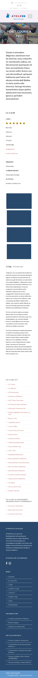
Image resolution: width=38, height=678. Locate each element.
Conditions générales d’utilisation (18, 618)
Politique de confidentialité (16, 626)
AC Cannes (11, 384)
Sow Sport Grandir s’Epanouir (17, 474)
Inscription (24, 8)
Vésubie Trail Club (13, 491)
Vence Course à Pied (14, 487)
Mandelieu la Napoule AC (15, 454)
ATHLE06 (11, 577)
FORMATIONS (12, 597)
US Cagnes (11, 482)
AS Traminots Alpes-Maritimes (17, 404)
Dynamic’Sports (13, 434)
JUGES (10, 601)
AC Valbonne (12, 388)
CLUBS (10, 585)
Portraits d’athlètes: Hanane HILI (18, 640)
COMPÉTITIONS (13, 589)
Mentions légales (13, 622)
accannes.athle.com (12, 153)
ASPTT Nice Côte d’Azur (15, 400)
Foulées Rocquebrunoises (16, 442)
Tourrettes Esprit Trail (15, 514)
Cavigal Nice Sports (14, 422)
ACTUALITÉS (12, 581)
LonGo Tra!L (12, 450)
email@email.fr (10, 149)
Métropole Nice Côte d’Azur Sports (19, 462)
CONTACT (11, 593)
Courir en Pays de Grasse (16, 430)
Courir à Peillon (12, 426)
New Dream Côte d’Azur (15, 510)
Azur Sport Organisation (15, 506)
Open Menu (30, 16)
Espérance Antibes (14, 438)
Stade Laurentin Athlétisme (16, 478)
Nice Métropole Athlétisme (16, 470)
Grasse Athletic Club (14, 446)
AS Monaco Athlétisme (15, 396)
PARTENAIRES (13, 605)
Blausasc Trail (12, 418)
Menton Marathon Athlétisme (17, 458)
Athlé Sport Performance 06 (16, 408)
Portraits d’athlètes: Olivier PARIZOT (19, 662)
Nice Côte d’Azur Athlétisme (17, 466)
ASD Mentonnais (13, 392)
